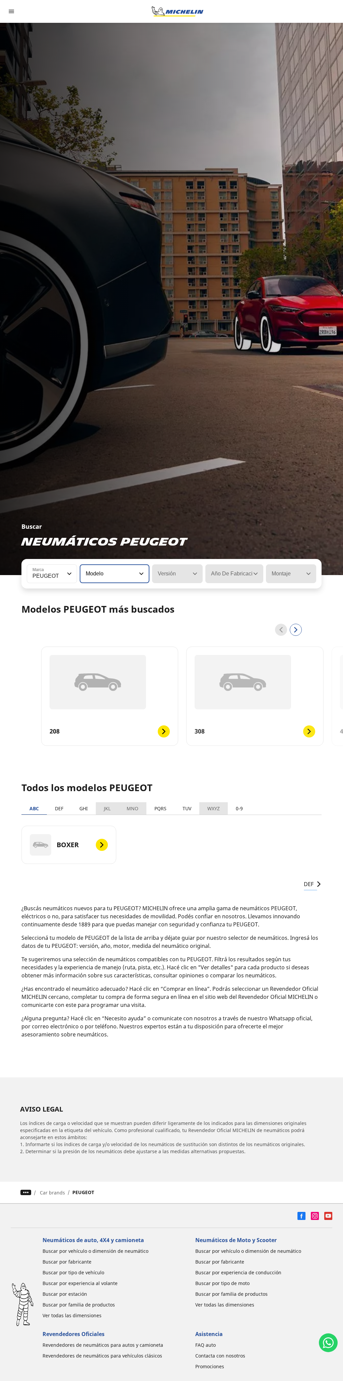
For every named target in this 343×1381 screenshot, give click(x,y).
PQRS (160, 808)
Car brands (52, 1192)
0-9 (239, 808)
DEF (59, 808)
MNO (132, 808)
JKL (107, 808)
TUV (187, 808)
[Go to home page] (177, 11)
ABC (34, 808)
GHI (83, 808)
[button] (68, 574)
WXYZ (213, 808)
